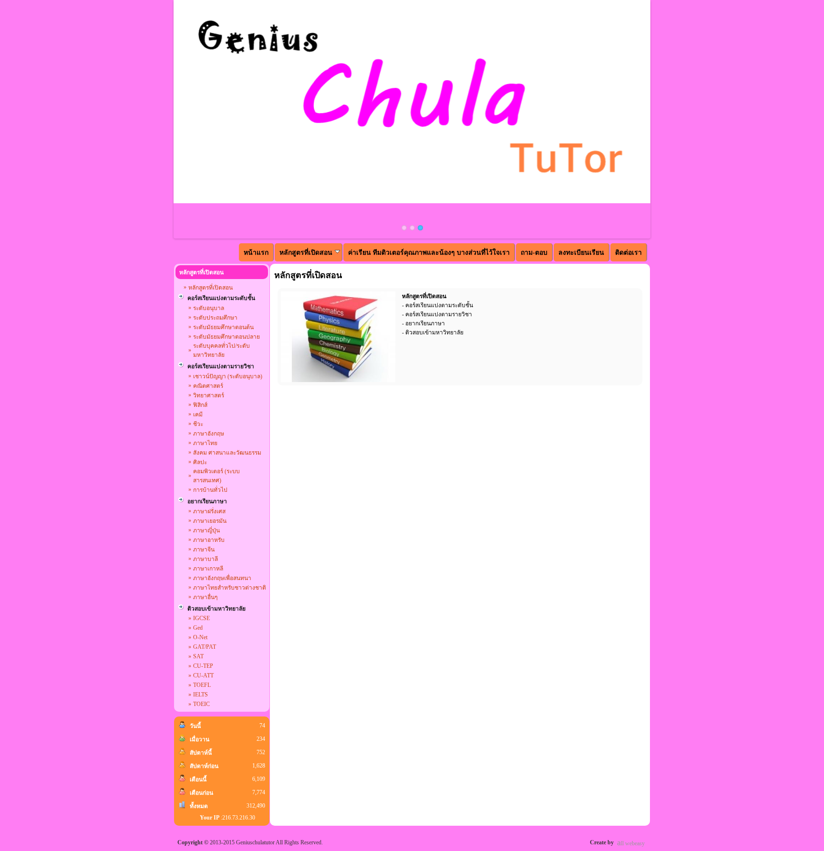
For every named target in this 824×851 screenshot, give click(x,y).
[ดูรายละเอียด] (338, 336)
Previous (159, 119)
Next (664, 119)
